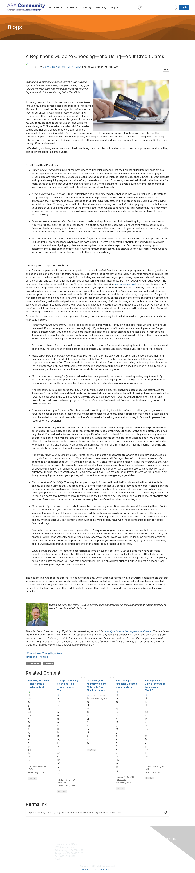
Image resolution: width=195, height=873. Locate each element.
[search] (141, 7)
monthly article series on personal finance (127, 631)
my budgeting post (125, 284)
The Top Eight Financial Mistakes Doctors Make (126, 683)
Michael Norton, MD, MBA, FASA (62, 66)
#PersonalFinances (37, 656)
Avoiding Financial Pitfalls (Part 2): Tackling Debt (38, 683)
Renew (102, 847)
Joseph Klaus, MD (98, 695)
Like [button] (166, 69)
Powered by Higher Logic (97, 869)
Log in (184, 7)
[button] (55, 7)
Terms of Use (149, 847)
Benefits (103, 850)
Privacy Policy (150, 844)
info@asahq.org (69, 859)
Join (101, 844)
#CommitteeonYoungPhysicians (44, 653)
